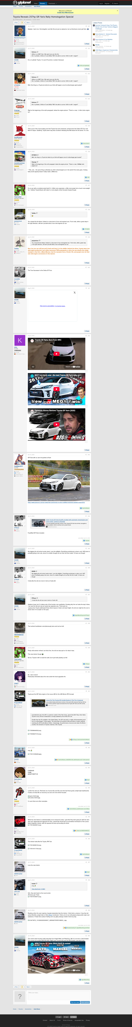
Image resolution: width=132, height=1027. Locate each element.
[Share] (86, 26)
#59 (89, 910)
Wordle (97, 45)
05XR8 (33, 571)
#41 (89, 288)
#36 (89, 151)
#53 (89, 767)
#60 (89, 935)
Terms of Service (67, 1020)
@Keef (50, 915)
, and (81, 739)
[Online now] (20, 36)
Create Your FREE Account (65, 12)
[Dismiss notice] (117, 11)
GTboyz (34, 598)
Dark (66, 1017)
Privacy (88, 1020)
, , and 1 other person (73, 759)
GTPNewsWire (19, 19)
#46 (89, 567)
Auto (74, 1017)
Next (28, 22)
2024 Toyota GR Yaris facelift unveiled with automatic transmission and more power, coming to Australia (67, 520)
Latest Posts (97, 23)
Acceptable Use (79, 1020)
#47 (89, 594)
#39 (89, 237)
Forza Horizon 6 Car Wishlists (103, 39)
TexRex (34, 213)
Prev (16, 22)
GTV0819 (34, 155)
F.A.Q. (59, 1020)
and (84, 65)
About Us (52, 1020)
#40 (89, 267)
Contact (45, 1020)
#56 (89, 838)
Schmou (34, 52)
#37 (89, 185)
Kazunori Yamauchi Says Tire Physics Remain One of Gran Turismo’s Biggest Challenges (106, 26)
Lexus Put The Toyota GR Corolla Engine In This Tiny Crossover (64, 700)
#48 (89, 623)
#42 (89, 335)
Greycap (34, 162)
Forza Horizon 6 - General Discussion (106, 34)
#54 (89, 787)
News (35, 3)
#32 (89, 48)
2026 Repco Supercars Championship (106, 50)
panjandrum (35, 240)
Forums (42, 3)
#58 (89, 880)
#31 (89, 26)
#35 (89, 125)
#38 (89, 209)
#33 (89, 73)
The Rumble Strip (99, 47)
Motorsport (98, 53)
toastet (33, 883)
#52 (89, 747)
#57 (89, 862)
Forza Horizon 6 (99, 37)
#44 (89, 516)
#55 (89, 816)
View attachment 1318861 (38, 889)
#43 (89, 454)
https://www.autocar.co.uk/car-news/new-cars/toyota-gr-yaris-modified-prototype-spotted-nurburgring (56, 502)
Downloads (52, 3)
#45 (89, 548)
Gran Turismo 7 (98, 31)
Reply (87, 43)
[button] (46, 3)
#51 (89, 691)
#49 (89, 647)
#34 (89, 98)
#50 (89, 672)
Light (59, 1017)
